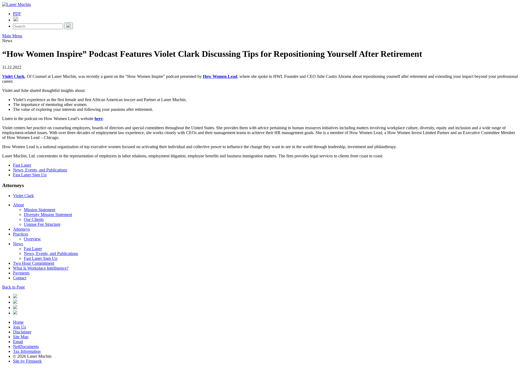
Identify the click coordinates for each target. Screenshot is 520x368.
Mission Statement (39, 209)
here (99, 118)
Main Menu (12, 36)
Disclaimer (22, 332)
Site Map (20, 336)
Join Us (19, 327)
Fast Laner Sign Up (30, 175)
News (18, 243)
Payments (21, 273)
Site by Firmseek (27, 361)
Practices (20, 234)
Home (18, 322)
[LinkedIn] (15, 296)
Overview (32, 239)
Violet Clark (13, 76)
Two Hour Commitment (33, 263)
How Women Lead (220, 76)
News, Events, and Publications (40, 170)
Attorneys (21, 229)
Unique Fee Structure (42, 224)
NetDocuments (26, 346)
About (18, 205)
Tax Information (27, 351)
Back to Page (13, 287)
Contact (19, 278)
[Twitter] (15, 302)
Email (18, 341)
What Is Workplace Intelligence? (41, 268)
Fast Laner (22, 165)
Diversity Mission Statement (48, 214)
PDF (17, 13)
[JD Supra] (15, 307)
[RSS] (15, 313)
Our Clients (34, 219)
